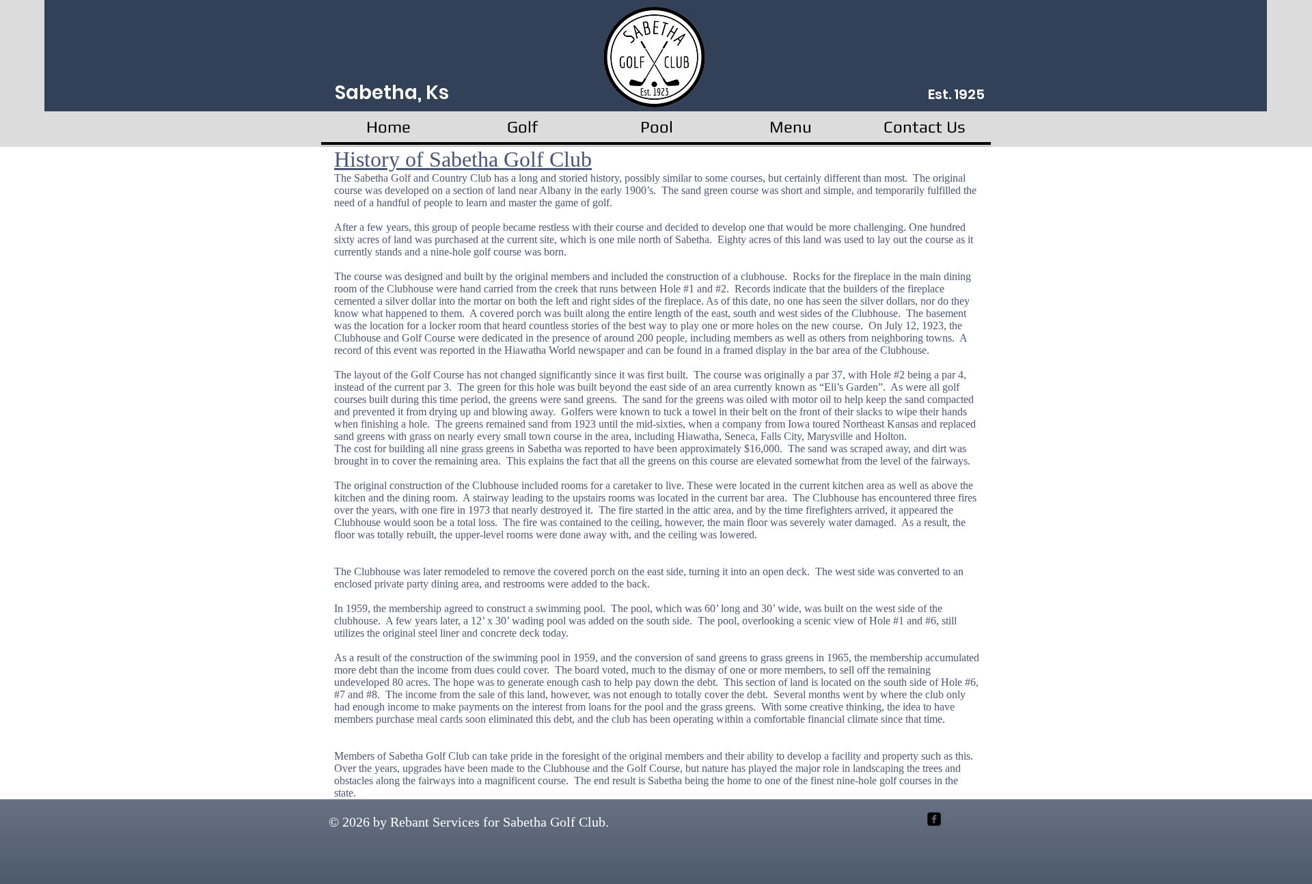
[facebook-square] (934, 819)
